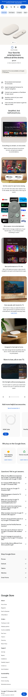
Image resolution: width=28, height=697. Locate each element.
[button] (11, 7)
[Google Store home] (6, 7)
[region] (14, 31)
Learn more (14, 313)
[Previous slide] (3, 397)
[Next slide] (25, 397)
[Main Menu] (2, 7)
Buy (24, 694)
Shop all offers (18, 2)
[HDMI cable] (10, 424)
